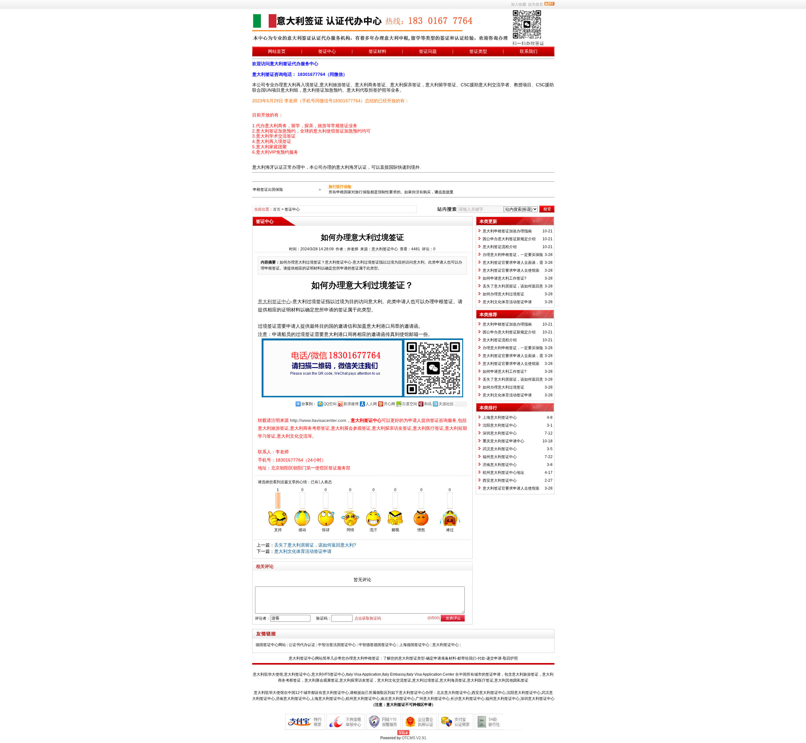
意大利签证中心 (445, 645)
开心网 (389, 404)
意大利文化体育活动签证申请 (303, 551)
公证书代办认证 (302, 645)
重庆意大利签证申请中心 (503, 441)
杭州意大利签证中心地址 (503, 472)
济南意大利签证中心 (500, 464)
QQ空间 (330, 404)
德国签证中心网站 (271, 645)
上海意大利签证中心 (500, 417)
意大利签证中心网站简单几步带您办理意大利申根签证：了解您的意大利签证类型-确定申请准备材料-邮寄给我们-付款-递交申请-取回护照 (403, 658)
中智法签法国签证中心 (337, 645)
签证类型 (478, 51)
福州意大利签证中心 (500, 457)
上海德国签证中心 (414, 645)
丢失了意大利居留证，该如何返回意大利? (315, 544)
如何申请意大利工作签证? (504, 278)
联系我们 (528, 51)
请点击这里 (443, 192)
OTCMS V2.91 (414, 738)
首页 (277, 209)
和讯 (428, 404)
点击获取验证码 (368, 618)
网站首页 (277, 51)
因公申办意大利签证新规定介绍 (509, 239)
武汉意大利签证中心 (500, 449)
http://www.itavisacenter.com (318, 420)
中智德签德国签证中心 (377, 645)
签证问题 (428, 51)
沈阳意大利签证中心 (500, 425)
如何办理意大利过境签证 (503, 294)
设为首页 (535, 4)
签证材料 (377, 51)
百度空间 (409, 404)
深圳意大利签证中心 (500, 433)
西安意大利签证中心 (500, 480)
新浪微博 (351, 404)
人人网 (371, 404)
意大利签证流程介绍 (500, 247)
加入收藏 (518, 4)
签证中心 (327, 51)
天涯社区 (446, 404)
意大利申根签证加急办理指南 (507, 231)
